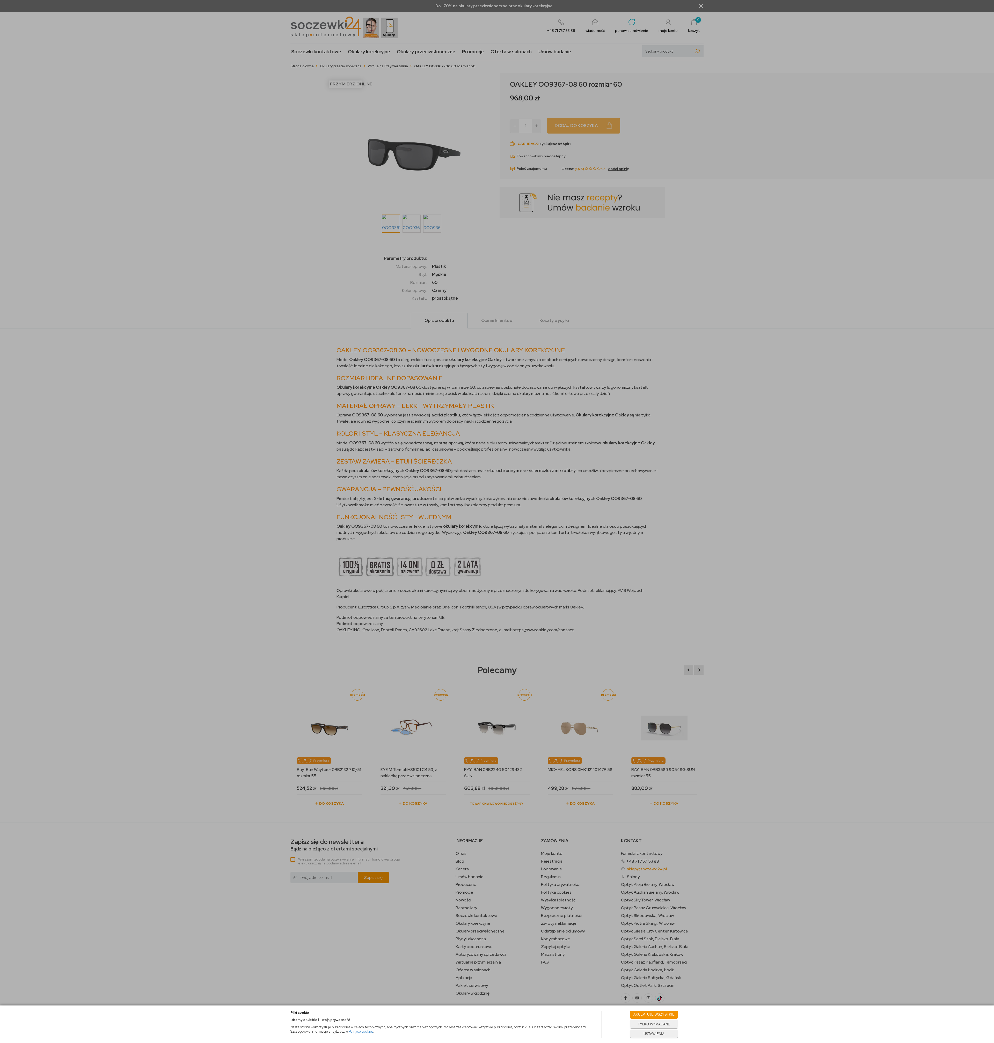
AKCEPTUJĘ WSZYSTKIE (654, 1014)
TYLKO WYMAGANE (654, 1024)
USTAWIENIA (654, 1034)
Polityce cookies (361, 1031)
